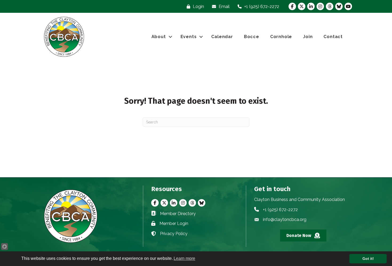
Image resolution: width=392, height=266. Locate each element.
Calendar (222, 36)
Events (189, 36)
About (158, 36)
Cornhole (281, 36)
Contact (333, 36)
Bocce (251, 36)
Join (308, 36)
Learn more (184, 258)
